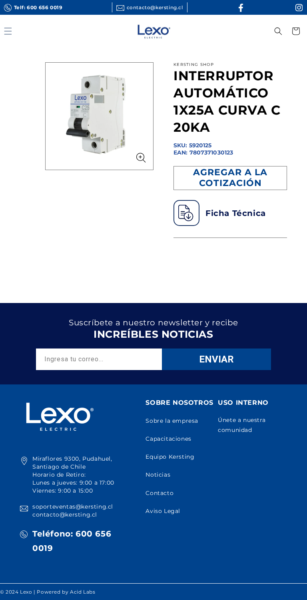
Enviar (216, 359)
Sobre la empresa (172, 420)
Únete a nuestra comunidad (241, 425)
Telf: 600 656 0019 (38, 7)
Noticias (158, 474)
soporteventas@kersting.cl (72, 506)
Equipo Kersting (170, 456)
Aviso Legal (163, 511)
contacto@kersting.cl (155, 7)
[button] (278, 31)
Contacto (159, 493)
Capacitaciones (168, 438)
